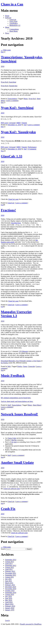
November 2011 (10, 573)
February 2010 (10, 606)
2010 (2, 66)
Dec (2, 52)
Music (7, 27)
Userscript (31, 366)
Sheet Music (13, 31)
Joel (25, 125)
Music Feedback (13, 375)
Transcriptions (12, 99)
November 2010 (10, 589)
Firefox (19, 366)
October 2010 (9, 591)
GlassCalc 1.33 (11, 156)
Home (7, 16)
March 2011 (9, 583)
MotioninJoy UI (14, 25)
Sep (2, 370)
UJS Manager (23, 351)
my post (14, 442)
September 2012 (10, 565)
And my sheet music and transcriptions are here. (17, 401)
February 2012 (10, 571)
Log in (7, 620)
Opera (25, 366)
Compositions (14, 29)
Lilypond (12, 123)
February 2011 (10, 585)
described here (16, 223)
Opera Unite (12, 438)
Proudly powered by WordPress (30, 624)
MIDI (18, 123)
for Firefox (4, 363)
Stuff (9, 405)
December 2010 (10, 587)
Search (3, 549)
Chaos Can (12, 4)
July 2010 (8, 596)
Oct (2, 205)
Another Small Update (17, 462)
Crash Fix (8, 509)
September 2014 (10, 560)
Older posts (6, 50)
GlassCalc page (13, 199)
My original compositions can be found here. (16, 398)
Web (9, 366)
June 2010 (8, 598)
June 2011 (8, 581)
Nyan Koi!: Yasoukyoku (9, 86)
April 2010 (8, 602)
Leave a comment (12, 100)
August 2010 (9, 594)
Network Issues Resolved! (19, 414)
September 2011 (10, 575)
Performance (32, 147)
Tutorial (24, 123)
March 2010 (9, 604)
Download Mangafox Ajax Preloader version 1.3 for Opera (21, 361)
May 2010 (8, 600)
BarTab (14, 440)
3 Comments (32, 149)
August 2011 (9, 577)
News (7, 33)
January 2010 (9, 608)
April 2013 (8, 563)
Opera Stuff (13, 21)
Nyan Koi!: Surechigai (8, 82)
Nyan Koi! (32, 99)
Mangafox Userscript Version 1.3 (16, 314)
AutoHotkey (13, 23)
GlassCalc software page (11, 489)
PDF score (4, 123)
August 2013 (9, 562)
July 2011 (8, 579)
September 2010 (10, 592)
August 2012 (9, 567)
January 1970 (9, 610)
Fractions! (8, 210)
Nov (2, 151)
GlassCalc (12, 20)
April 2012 (8, 569)
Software (8, 18)
